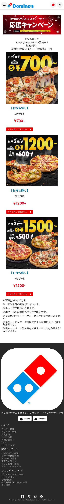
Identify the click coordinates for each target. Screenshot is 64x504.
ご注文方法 (6, 437)
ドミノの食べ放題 (10, 464)
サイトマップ (7, 445)
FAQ (3, 442)
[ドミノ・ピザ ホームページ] (20, 5)
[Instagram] (35, 497)
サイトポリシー (9, 477)
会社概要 (5, 485)
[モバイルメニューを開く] (4, 5)
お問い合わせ (7, 440)
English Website (9, 453)
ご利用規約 (6, 480)
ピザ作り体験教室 (10, 456)
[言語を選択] (53, 5)
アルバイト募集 (9, 458)
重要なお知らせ (9, 461)
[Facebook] (23, 497)
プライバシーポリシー (12, 474)
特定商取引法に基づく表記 (14, 482)
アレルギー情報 (9, 432)
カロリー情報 (7, 429)
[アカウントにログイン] (60, 5)
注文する (5, 434)
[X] (29, 497)
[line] (41, 497)
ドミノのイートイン (11, 466)
